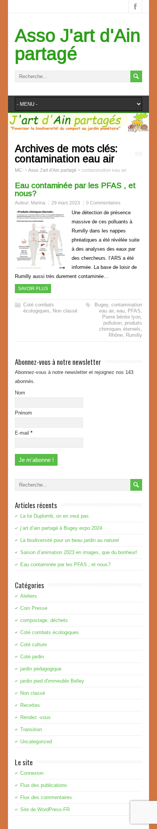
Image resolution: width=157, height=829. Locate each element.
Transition (31, 729)
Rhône (116, 335)
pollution (112, 323)
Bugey (101, 305)
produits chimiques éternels (120, 326)
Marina (38, 203)
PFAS (134, 311)
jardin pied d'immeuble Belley (52, 681)
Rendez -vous (35, 717)
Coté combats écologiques (38, 308)
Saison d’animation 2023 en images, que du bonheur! (78, 552)
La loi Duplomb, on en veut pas (54, 516)
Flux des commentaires (46, 797)
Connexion (31, 773)
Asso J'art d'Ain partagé (78, 44)
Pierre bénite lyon (121, 317)
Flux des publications (43, 785)
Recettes (30, 705)
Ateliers (28, 596)
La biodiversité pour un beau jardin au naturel (69, 540)
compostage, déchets (44, 620)
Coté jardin (32, 656)
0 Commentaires (103, 203)
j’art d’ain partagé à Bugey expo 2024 (61, 528)
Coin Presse (33, 608)
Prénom (23, 413)
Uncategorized (36, 741)
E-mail (23, 433)
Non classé (65, 311)
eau (121, 311)
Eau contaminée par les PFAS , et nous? (75, 189)
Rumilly (134, 335)
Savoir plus (33, 288)
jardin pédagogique (40, 669)
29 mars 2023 (65, 203)
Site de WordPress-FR (45, 809)
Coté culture (33, 644)
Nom (20, 393)
